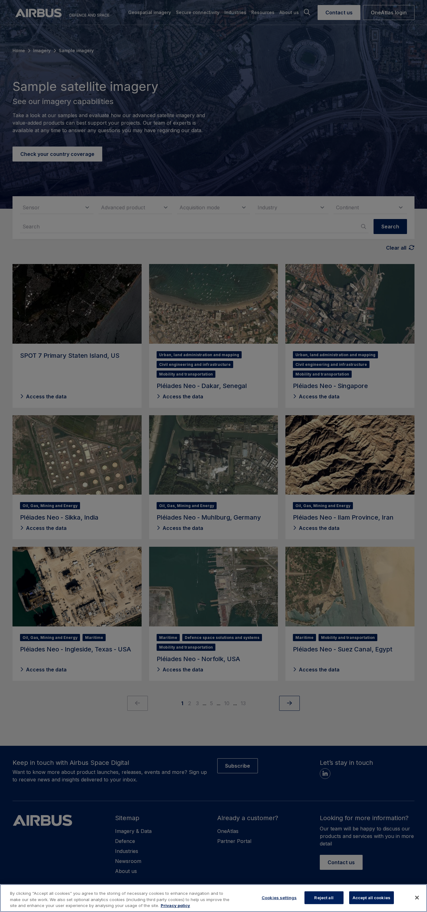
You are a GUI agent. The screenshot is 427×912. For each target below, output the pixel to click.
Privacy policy (175, 905)
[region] (213, 898)
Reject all (323, 897)
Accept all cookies (371, 897)
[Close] (417, 898)
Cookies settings (279, 897)
